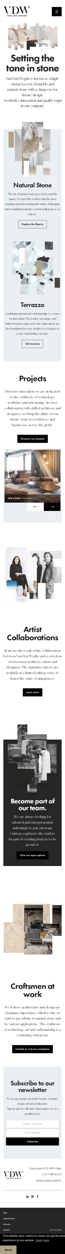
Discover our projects (32, 438)
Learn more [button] (42, 1240)
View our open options (32, 855)
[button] (35, 507)
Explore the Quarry (33, 224)
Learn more (32, 692)
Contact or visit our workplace (33, 1049)
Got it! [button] (8, 1249)
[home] (27, 12)
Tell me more (32, 343)
